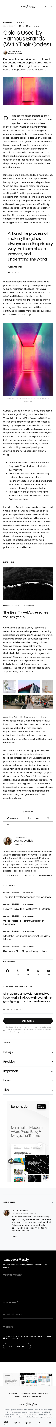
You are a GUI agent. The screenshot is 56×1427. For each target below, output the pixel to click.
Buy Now (36, 1396)
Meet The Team (40, 1394)
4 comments (28, 892)
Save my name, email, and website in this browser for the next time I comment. (29, 1337)
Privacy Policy (22, 1396)
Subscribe (28, 1020)
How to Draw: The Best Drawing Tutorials (26, 909)
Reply (15, 1236)
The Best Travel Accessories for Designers (27, 897)
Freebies (7, 22)
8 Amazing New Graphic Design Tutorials (26, 951)
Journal (13, 1394)
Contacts (25, 1394)
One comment (29, 904)
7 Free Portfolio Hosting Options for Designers (23, 922)
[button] (4, 6)
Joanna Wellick (15, 51)
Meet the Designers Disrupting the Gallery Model (26, 937)
